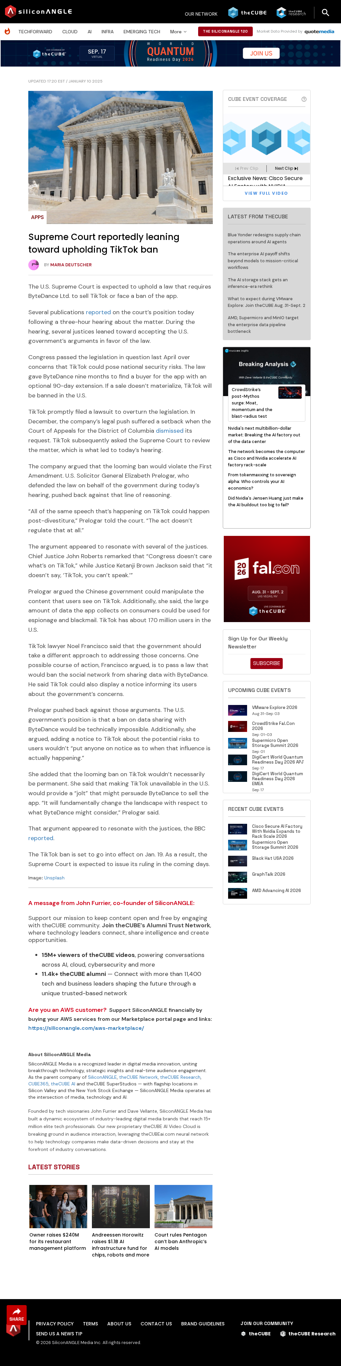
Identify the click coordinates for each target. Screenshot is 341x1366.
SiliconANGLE (102, 1077)
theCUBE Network (138, 1077)
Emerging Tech (142, 32)
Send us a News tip (59, 1333)
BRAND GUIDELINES (202, 1323)
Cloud (70, 32)
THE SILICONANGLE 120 (225, 31)
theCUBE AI (63, 1084)
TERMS (90, 1323)
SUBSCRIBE (266, 663)
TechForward (35, 32)
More (175, 32)
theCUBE (260, 1333)
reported (98, 312)
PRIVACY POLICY (55, 1323)
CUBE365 (38, 1084)
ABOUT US (119, 1323)
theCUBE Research (180, 1077)
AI (90, 32)
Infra (108, 32)
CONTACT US (156, 1323)
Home (9, 27)
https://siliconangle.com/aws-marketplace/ (86, 1027)
